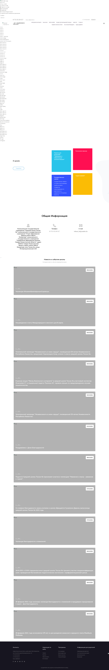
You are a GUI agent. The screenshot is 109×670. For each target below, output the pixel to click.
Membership (2, 117)
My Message (3, 95)
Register (2, 115)
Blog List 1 (2, 126)
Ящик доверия (79, 24)
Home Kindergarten (4, 39)
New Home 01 (3, 42)
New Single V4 (3, 64)
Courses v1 (2, 53)
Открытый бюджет (62, 656)
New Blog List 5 (3, 132)
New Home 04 (3, 47)
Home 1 (2, 28)
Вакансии (45, 22)
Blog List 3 (2, 129)
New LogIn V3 (3, 112)
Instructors (2, 70)
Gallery (1, 104)
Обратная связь (46, 656)
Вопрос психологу (61, 655)
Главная (81, 22)
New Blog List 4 (3, 131)
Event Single (2, 76)
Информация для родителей (83, 651)
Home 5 (2, 34)
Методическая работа (36, 22)
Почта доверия (61, 651)
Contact (1, 137)
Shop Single (2, 83)
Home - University (4, 36)
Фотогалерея (52, 22)
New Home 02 (3, 44)
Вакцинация (79, 656)
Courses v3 (2, 56)
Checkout (2, 86)
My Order (2, 94)
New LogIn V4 (3, 114)
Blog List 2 (2, 128)
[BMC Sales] (4, 0)
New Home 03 (3, 45)
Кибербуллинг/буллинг (57, 24)
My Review (2, 97)
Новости (75, 22)
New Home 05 (3, 48)
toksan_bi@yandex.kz (30, 19)
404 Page (2, 118)
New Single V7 (3, 69)
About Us (2, 103)
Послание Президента (69, 24)
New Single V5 (3, 66)
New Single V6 (3, 67)
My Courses (2, 92)
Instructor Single (3, 72)
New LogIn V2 (3, 111)
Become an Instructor (4, 122)
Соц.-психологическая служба (83, 653)
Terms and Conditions (5, 120)
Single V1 (2, 59)
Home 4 (2, 33)
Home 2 (2, 30)
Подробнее (18, 168)
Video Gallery (3, 106)
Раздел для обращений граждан (63, 22)
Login (2, 139)
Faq (1, 108)
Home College (3, 38)
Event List (2, 75)
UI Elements (2, 123)
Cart (1, 84)
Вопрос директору (62, 653)
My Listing (2, 100)
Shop (1, 81)
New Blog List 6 (3, 134)
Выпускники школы (81, 655)
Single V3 (2, 62)
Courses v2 (2, 55)
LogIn (1, 109)
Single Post (2, 136)
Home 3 (2, 31)
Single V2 (2, 61)
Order (1, 87)
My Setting (2, 101)
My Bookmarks (3, 98)
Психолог (44, 654)
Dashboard (2, 90)
